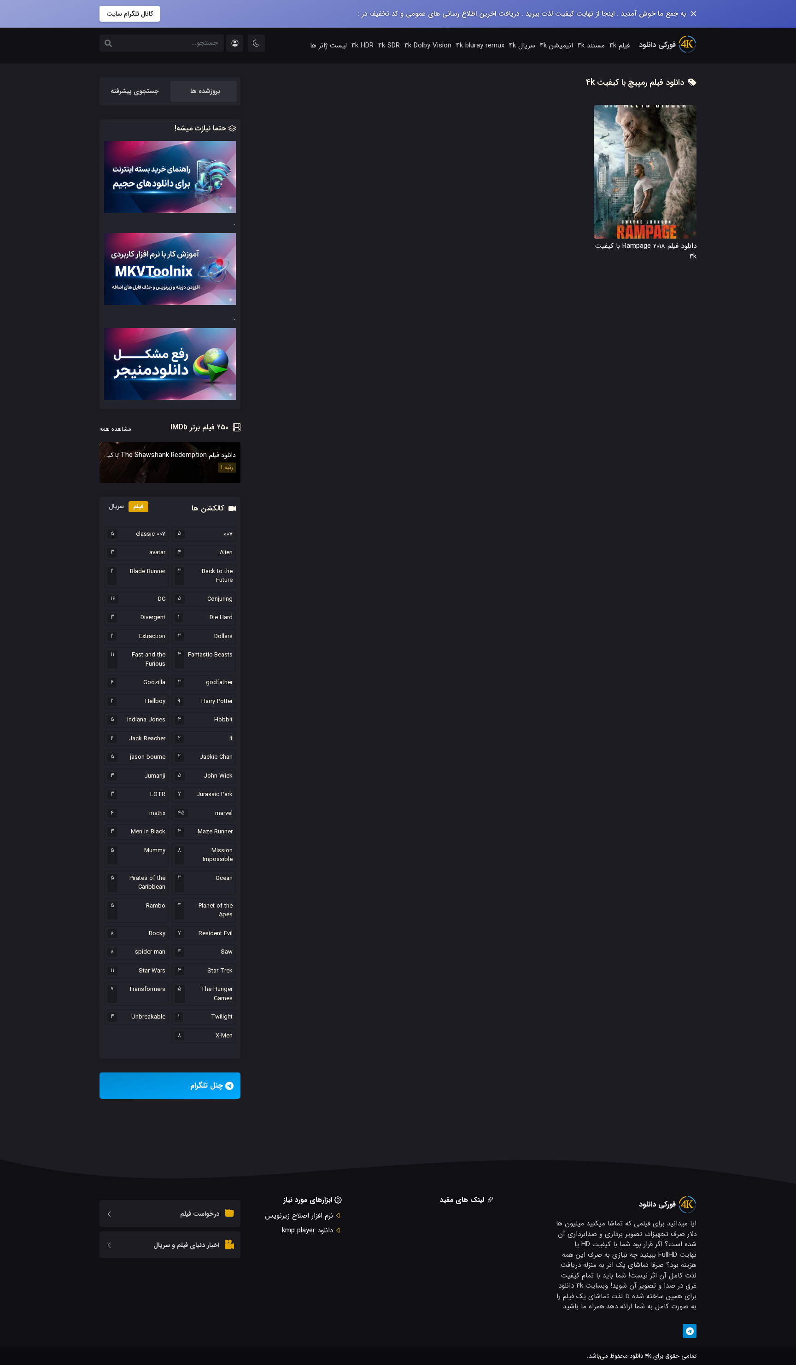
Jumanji (154, 776)
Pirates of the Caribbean (147, 883)
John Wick (218, 776)
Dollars (223, 636)
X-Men (224, 1036)
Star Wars (152, 971)
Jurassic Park (214, 794)
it (231, 739)
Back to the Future (217, 576)
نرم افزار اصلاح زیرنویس (299, 1215)
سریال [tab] (116, 506)
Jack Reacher (147, 739)
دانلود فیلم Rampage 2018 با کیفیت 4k (645, 251)
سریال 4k (522, 45)
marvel (224, 813)
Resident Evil (216, 933)
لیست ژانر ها (328, 45)
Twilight (222, 1017)
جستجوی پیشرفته (135, 91)
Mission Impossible (218, 855)
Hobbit (223, 720)
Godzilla (154, 682)
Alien (226, 552)
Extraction (152, 636)
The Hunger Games (217, 994)
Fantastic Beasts (210, 655)
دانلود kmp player (307, 1230)
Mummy (154, 850)
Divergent (152, 617)
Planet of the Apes (216, 911)
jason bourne (147, 757)
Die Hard (221, 617)
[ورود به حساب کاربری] (234, 43)
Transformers (147, 989)
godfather (219, 682)
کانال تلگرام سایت (129, 14)
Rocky (157, 933)
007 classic (150, 534)
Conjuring (220, 599)
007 (228, 534)
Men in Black (148, 832)
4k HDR (362, 45)
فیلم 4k (619, 45)
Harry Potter (217, 701)
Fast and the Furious (148, 659)
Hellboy (155, 701)
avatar (157, 552)
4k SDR (389, 45)
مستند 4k (591, 45)
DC (161, 599)
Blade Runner (147, 571)
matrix (157, 813)
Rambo (155, 906)
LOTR (157, 794)
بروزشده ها (205, 91)
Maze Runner (215, 832)
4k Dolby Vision (427, 45)
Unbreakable (148, 1017)
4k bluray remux (480, 45)
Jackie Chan (216, 757)
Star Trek (220, 971)
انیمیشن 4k (556, 45)
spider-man (150, 952)
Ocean (224, 878)
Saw (227, 952)
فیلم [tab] (138, 506)
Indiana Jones (146, 720)
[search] (108, 44)
